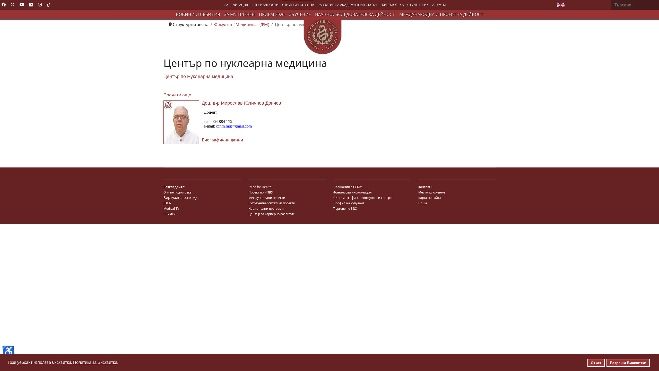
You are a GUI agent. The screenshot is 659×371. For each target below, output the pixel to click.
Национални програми (266, 208)
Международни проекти (266, 198)
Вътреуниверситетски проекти (271, 203)
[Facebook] (4, 4)
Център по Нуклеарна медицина (198, 76)
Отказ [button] (596, 363)
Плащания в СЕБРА (347, 187)
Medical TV (171, 208)
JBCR (167, 202)
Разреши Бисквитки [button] (628, 363)
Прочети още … (179, 95)
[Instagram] (40, 4)
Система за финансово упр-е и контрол (363, 198)
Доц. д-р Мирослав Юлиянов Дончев (241, 103)
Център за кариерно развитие (271, 214)
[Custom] (48, 4)
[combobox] (635, 5)
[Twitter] (12, 4)
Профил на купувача (349, 203)
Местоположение (431, 192)
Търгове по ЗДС (345, 208)
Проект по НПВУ (260, 192)
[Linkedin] (31, 4)
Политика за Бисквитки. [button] (95, 362)
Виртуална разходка (181, 197)
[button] (236, 5)
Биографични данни (222, 140)
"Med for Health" (260, 187)
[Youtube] (22, 4)
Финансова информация (352, 192)
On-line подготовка (177, 192)
